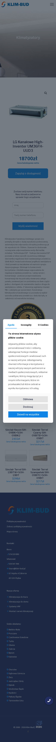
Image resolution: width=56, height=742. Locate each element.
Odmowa (28, 399)
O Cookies (43, 325)
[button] (49, 701)
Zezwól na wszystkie (28, 414)
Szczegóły (26, 325)
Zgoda (11, 325)
